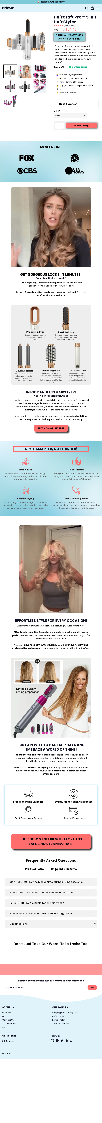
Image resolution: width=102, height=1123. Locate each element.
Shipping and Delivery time (65, 1012)
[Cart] (92, 8)
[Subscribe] (92, 987)
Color (57, 111)
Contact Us (8, 1019)
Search (5, 1027)
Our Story (6, 1012)
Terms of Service (60, 1023)
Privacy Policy (58, 1019)
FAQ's (5, 1016)
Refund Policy (58, 1016)
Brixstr (8, 8)
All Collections (9, 1023)
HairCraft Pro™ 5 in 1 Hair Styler (75, 19)
